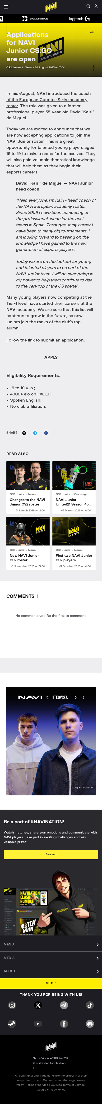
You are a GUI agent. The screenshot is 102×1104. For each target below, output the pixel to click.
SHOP (51, 983)
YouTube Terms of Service (68, 1084)
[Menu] (6, 7)
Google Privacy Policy (51, 1089)
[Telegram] (35, 433)
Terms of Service (37, 1084)
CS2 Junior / (15, 67)
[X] (24, 433)
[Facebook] (46, 433)
